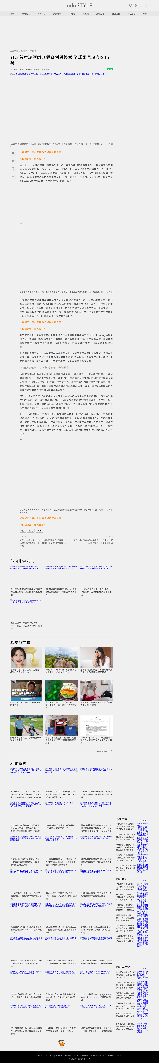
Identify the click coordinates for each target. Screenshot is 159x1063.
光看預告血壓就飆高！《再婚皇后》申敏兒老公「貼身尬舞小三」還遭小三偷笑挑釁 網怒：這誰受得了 (26, 829)
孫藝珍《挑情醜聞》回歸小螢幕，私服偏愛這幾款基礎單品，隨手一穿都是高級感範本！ (26, 862)
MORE (145, 820)
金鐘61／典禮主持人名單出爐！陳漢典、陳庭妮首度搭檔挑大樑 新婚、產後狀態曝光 (125, 940)
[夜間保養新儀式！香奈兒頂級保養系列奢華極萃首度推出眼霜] (96, 880)
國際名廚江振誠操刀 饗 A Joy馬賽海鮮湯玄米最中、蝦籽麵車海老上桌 (61, 592)
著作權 (75, 1055)
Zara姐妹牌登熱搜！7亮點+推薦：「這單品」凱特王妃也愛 (61, 827)
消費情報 (33, 51)
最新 (12, 13)
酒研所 (40, 531)
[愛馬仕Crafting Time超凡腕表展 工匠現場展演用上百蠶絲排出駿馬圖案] (61, 914)
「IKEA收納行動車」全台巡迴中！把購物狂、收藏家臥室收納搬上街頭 (96, 592)
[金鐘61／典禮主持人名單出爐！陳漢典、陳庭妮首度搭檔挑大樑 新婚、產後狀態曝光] (143, 938)
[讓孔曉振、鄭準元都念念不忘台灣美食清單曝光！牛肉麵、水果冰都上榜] (143, 928)
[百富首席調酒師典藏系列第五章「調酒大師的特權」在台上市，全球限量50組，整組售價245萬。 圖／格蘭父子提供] (61, 107)
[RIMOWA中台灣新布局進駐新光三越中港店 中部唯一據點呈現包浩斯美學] (143, 1026)
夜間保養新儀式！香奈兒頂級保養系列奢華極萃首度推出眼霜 (96, 894)
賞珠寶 (86, 13)
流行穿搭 (42, 13)
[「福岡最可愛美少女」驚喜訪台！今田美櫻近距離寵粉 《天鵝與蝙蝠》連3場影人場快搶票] (61, 846)
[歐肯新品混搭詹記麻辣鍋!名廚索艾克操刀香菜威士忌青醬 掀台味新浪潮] (26, 576)
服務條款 (68, 1055)
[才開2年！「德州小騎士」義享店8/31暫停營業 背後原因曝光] (61, 1015)
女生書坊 (132, 13)
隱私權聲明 (84, 1055)
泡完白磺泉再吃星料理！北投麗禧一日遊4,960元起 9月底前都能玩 (96, 1029)
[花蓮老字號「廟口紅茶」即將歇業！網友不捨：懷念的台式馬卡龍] (61, 948)
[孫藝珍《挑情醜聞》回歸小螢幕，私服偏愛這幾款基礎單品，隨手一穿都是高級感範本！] (26, 846)
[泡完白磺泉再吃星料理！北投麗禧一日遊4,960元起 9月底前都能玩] (96, 1015)
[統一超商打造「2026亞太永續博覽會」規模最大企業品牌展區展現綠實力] (26, 1015)
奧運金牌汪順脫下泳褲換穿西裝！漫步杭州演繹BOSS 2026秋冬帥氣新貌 (26, 929)
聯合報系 (94, 1056)
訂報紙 (102, 1056)
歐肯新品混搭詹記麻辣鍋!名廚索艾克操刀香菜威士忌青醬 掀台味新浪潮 (26, 592)
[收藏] (12, 168)
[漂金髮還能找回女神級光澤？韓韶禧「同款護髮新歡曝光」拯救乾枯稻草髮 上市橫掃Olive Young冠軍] (96, 812)
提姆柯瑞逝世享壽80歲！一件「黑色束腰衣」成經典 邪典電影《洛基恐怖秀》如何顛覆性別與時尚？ (126, 920)
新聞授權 (59, 1056)
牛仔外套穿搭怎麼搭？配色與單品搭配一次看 (125, 1014)
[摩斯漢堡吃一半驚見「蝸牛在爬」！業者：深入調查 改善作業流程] (26, 610)
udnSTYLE (14, 51)
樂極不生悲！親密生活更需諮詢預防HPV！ (25, 703)
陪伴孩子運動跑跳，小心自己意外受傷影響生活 (25, 738)
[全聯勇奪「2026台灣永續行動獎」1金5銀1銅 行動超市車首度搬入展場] (61, 981)
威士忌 (31, 531)
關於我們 (111, 1056)
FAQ (46, 1055)
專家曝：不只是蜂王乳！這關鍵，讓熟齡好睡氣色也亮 (25, 670)
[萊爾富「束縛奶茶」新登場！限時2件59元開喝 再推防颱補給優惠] (26, 981)
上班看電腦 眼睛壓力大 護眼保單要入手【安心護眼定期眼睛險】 (96, 670)
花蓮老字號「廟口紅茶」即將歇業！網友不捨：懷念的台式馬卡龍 (61, 962)
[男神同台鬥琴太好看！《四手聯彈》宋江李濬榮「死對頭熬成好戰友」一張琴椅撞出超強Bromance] (26, 779)
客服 (51, 1055)
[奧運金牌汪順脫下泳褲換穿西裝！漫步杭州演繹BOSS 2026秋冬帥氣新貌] (26, 914)
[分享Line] (12, 160)
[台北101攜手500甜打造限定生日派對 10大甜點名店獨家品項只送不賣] (96, 914)
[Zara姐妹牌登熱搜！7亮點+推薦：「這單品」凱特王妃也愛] (61, 812)
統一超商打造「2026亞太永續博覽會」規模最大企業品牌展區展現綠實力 (26, 1031)
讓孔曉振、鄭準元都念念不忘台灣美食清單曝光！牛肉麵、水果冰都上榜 (125, 929)
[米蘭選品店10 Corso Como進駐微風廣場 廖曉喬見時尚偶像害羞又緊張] (26, 948)
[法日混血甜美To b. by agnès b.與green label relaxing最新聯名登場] (96, 981)
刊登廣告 (39, 1056)
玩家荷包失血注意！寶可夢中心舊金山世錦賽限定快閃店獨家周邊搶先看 (60, 740)
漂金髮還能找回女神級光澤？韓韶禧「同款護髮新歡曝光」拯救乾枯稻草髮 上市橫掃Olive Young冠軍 (96, 828)
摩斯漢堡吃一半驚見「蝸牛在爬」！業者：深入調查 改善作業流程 (26, 625)
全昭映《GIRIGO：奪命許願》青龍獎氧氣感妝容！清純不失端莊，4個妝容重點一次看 (61, 794)
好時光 (72, 13)
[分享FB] (12, 152)
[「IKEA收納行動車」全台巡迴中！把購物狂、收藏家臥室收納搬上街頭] (96, 576)
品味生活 (100, 13)
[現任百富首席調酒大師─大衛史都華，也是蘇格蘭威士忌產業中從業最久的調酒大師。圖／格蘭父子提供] (66, 472)
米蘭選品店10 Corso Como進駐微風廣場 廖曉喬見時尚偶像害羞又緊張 (26, 963)
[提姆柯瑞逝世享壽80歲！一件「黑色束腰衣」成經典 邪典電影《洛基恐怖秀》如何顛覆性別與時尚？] (143, 918)
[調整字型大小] (12, 176)
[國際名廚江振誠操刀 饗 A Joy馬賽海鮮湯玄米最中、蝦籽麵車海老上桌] (61, 576)
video (146, 13)
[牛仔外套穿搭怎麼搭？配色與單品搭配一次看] (143, 1016)
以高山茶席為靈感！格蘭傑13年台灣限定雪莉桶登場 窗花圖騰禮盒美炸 (96, 963)
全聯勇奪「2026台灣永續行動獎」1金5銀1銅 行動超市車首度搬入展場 (61, 997)
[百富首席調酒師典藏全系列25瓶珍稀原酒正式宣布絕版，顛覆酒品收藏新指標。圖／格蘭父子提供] (66, 256)
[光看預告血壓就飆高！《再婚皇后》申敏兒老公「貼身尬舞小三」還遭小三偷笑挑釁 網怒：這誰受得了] (26, 812)
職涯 (22, 531)
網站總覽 (120, 1056)
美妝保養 (57, 13)
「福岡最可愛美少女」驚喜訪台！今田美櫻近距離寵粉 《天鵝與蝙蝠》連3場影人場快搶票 (61, 862)
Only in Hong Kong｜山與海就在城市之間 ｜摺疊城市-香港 (60, 670)
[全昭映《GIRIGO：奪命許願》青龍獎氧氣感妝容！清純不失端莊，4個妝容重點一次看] (61, 779)
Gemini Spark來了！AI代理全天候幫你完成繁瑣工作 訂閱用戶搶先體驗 (96, 740)
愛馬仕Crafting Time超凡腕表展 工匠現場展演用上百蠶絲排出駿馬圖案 (61, 929)
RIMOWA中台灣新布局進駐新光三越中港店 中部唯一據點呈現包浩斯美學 (125, 1028)
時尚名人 (26, 13)
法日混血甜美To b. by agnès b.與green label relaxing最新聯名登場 (96, 997)
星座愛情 (116, 13)
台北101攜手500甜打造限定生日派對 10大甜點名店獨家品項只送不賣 (96, 929)
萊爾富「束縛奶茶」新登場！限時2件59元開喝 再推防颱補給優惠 (26, 996)
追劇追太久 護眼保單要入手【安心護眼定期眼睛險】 (96, 703)
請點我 (65, 367)
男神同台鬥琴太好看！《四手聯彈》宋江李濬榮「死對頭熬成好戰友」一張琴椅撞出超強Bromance (26, 794)
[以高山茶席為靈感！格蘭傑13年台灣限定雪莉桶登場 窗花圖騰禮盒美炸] (96, 948)
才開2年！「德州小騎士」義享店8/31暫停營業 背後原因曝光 (61, 1029)
